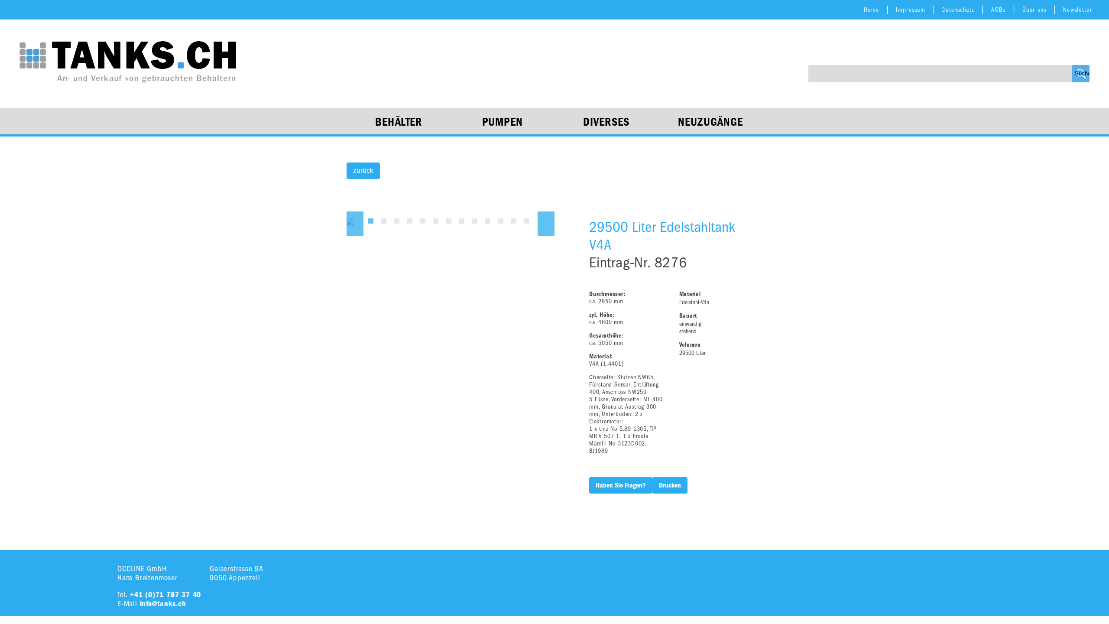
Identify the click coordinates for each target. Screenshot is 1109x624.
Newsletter (1077, 9)
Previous (355, 223)
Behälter (398, 122)
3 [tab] (396, 221)
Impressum (910, 9)
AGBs (998, 9)
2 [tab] (383, 221)
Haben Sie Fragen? (621, 485)
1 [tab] (370, 221)
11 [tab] (500, 221)
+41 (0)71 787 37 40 (165, 594)
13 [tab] (526, 221)
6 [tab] (435, 221)
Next (546, 223)
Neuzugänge (710, 122)
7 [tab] (448, 221)
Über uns (1034, 9)
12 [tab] (513, 221)
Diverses (606, 122)
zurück (363, 170)
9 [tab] (474, 221)
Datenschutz (958, 9)
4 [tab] (409, 221)
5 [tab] (422, 221)
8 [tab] (461, 221)
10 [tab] (487, 221)
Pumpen (502, 122)
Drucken (670, 485)
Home (871, 9)
